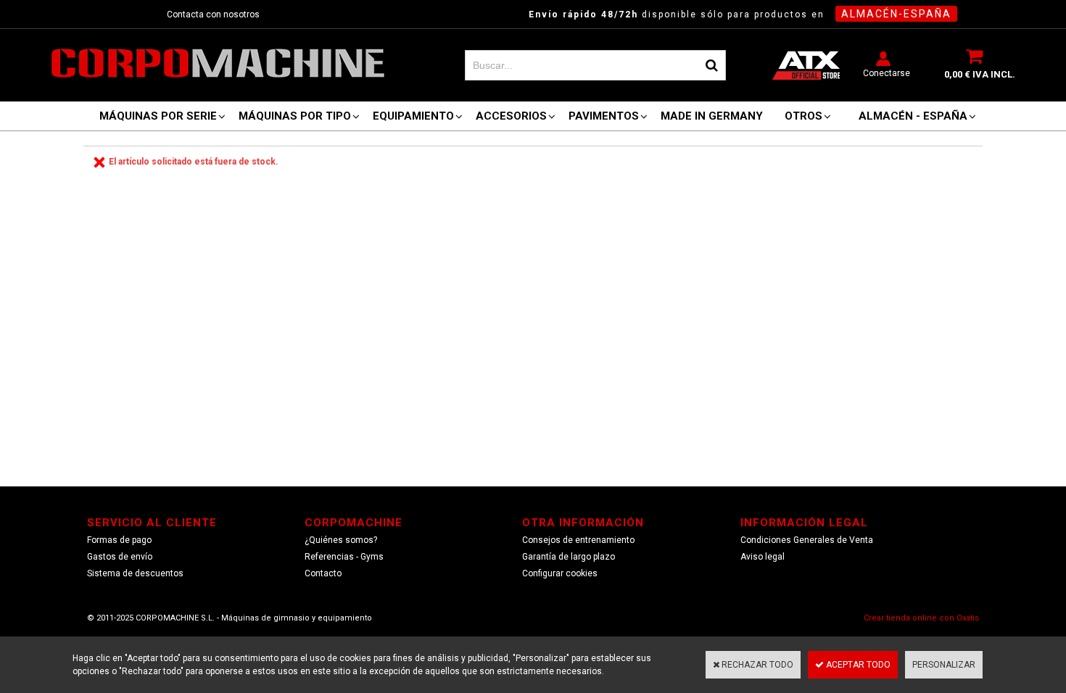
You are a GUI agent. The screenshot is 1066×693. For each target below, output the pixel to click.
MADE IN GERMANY (712, 116)
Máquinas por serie (158, 116)
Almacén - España (913, 116)
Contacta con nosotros (213, 14)
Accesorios (511, 116)
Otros (803, 116)
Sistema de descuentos (135, 573)
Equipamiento (413, 116)
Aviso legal (762, 557)
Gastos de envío (119, 557)
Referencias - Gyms (344, 557)
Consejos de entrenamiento (578, 540)
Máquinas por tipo (295, 116)
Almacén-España (896, 14)
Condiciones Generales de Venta (806, 540)
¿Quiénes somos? (341, 540)
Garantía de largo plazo (568, 557)
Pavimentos (604, 116)
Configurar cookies (560, 573)
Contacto (323, 573)
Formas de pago (119, 540)
